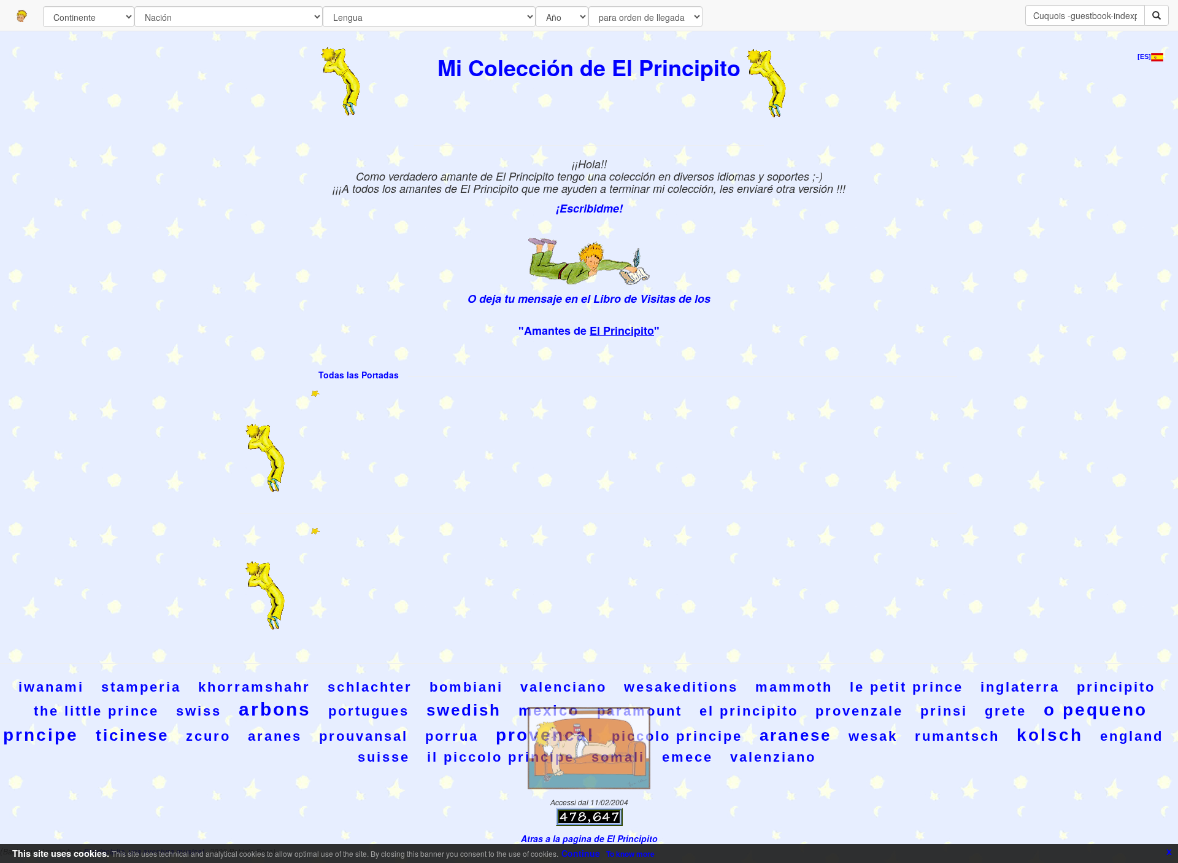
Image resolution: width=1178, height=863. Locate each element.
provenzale (859, 711)
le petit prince (906, 687)
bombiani (466, 687)
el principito (748, 711)
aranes (275, 736)
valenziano (773, 757)
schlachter (370, 687)
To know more (630, 853)
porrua (452, 736)
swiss (198, 711)
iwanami (51, 687)
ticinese (132, 735)
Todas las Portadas (358, 375)
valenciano (563, 687)
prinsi (944, 711)
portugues (368, 711)
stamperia (141, 687)
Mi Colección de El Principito (589, 67)
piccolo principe (677, 736)
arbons (275, 709)
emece (687, 757)
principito (1116, 687)
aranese (795, 735)
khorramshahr (254, 687)
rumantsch (957, 736)
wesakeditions (681, 687)
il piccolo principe (500, 757)
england (1131, 736)
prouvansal (363, 736)
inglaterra (1020, 687)
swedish (463, 710)
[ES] (1144, 56)
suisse (384, 757)
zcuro (208, 736)
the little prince (96, 711)
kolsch (1050, 734)
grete (1005, 711)
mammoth (794, 687)
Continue (580, 853)
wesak (873, 736)
